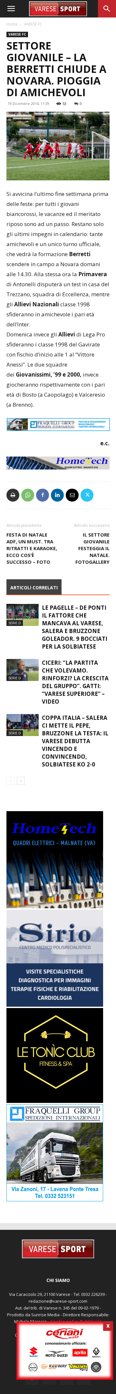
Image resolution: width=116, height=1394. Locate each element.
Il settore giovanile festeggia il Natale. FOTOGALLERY (92, 548)
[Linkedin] (57, 495)
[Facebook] (42, 495)
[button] (11, 8)
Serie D (14, 622)
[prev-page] (10, 781)
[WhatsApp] (27, 495)
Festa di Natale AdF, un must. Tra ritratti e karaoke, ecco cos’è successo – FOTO (31, 548)
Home (12, 24)
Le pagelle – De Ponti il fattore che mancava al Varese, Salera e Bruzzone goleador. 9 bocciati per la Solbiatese (74, 627)
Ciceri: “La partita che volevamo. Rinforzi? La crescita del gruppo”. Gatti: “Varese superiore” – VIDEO (75, 682)
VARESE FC (33, 24)
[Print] (12, 495)
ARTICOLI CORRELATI (34, 587)
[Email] (72, 495)
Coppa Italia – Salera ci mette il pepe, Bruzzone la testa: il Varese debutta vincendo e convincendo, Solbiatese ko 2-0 (75, 741)
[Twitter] (87, 495)
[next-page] (21, 781)
